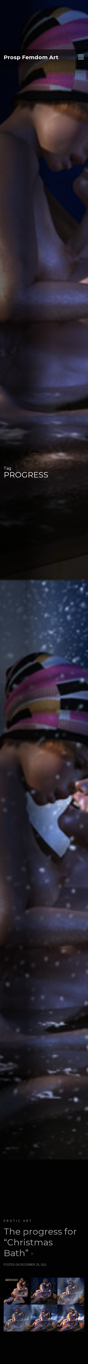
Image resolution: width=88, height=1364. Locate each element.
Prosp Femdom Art (31, 57)
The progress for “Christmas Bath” (40, 1242)
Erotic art (18, 1221)
